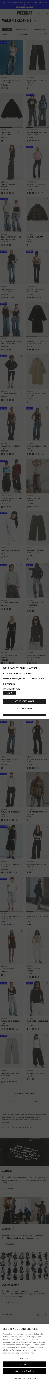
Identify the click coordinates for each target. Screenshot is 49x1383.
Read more (24, 1359)
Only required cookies (24, 1371)
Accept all (24, 1364)
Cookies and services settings (24, 1378)
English (9, 693)
